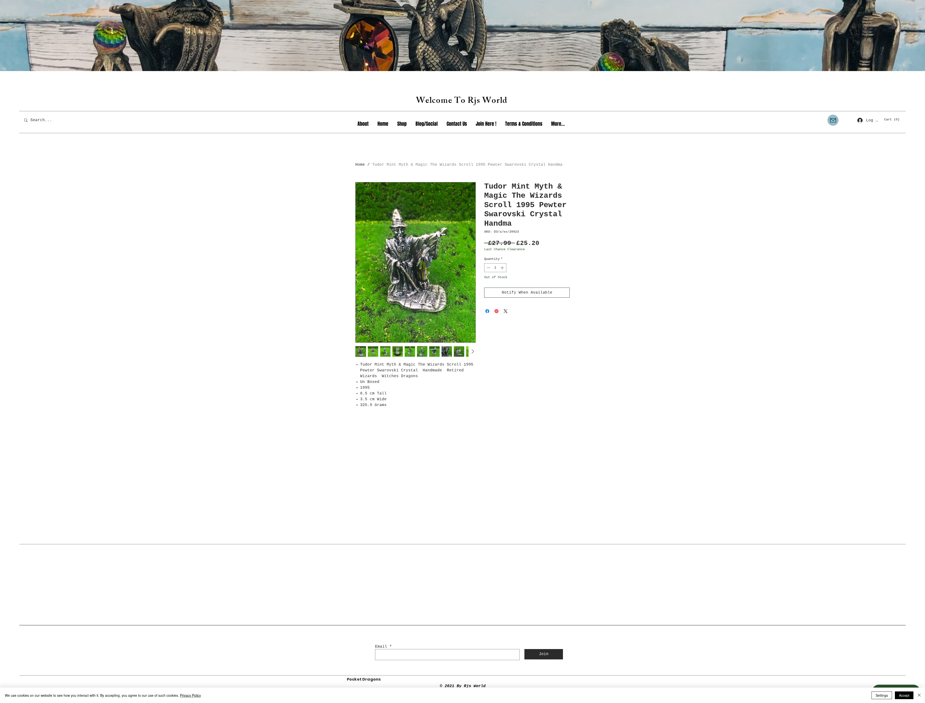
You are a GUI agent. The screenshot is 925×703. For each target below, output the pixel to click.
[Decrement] (488, 267)
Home (360, 165)
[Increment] (503, 267)
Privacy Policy (190, 695)
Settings (882, 695)
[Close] (919, 695)
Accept (904, 695)
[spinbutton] (495, 267)
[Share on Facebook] (487, 311)
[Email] (833, 120)
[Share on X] (506, 311)
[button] (894, 119)
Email (381, 647)
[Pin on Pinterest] (496, 311)
